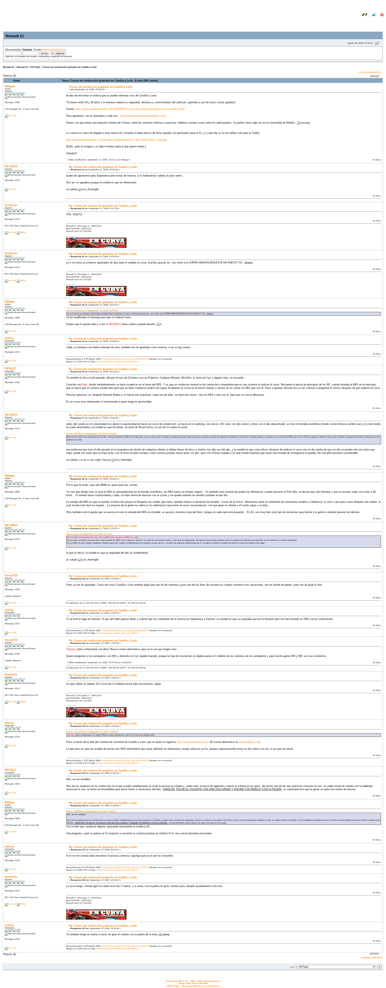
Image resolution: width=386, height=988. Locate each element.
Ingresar (359, 21)
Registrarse (376, 21)
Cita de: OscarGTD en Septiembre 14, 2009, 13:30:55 (92, 732)
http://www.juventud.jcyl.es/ (193, 741)
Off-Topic (35, 67)
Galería (379, 18)
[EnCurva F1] (21, 232)
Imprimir (374, 76)
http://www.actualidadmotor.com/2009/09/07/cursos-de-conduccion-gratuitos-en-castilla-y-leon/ (130, 108)
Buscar (345, 21)
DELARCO (11, 166)
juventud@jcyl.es (249, 741)
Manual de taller (331, 18)
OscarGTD (11, 575)
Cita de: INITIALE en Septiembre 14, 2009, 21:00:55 (91, 811)
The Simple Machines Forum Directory (200, 986)
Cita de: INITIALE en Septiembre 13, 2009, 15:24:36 (91, 434)
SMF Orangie (173, 986)
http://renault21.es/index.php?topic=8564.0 (118, 361)
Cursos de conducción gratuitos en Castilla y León (70, 67)
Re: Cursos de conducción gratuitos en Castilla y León (103, 166)
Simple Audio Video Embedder (193, 983)
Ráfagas (10, 86)
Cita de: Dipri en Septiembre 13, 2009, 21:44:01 (89, 534)
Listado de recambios (357, 18)
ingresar (46, 49)
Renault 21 (8, 67)
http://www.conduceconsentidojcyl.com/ (143, 115)
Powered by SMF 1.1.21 (177, 981)
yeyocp (9, 338)
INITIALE (10, 368)
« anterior (363, 72)
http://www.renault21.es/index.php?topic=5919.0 (126, 359)
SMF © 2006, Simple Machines (205, 981)
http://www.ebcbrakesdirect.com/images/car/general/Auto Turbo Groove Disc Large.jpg (116, 139)
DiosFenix (11, 205)
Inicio (333, 21)
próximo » (376, 72)
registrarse (60, 49)
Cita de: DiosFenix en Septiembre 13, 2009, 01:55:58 (92, 310)
